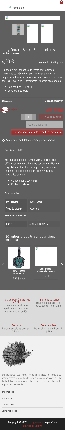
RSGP (20, 150)
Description (10, 150)
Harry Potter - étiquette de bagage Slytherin (19, 273)
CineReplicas (56, 62)
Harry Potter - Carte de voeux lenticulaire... (46, 271)
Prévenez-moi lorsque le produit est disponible (37, 132)
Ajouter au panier (53, 117)
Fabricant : (43, 62)
